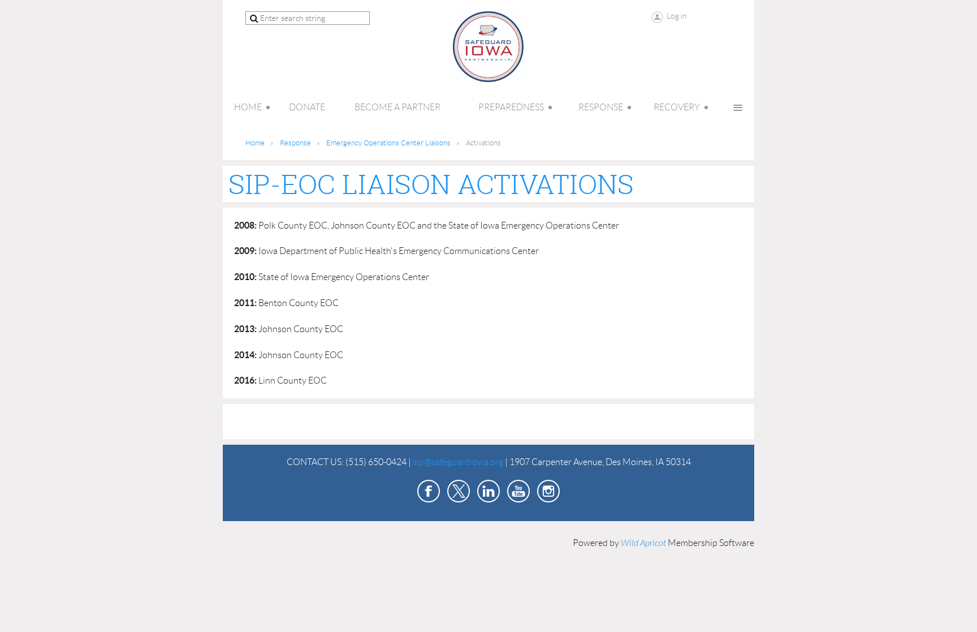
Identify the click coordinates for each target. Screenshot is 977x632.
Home (255, 143)
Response (295, 143)
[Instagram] (548, 491)
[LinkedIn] (488, 491)
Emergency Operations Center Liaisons (388, 143)
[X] (458, 491)
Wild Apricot (643, 543)
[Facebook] (428, 491)
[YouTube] (518, 491)
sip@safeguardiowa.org (458, 462)
